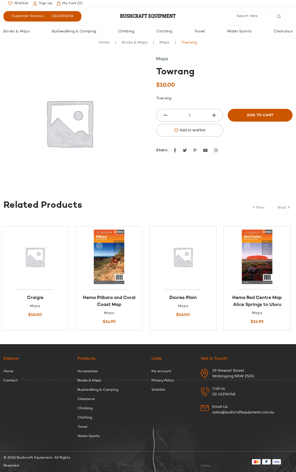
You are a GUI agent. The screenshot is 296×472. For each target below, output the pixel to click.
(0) (72, 3)
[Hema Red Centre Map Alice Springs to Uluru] (189, 257)
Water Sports (239, 31)
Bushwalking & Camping (74, 31)
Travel (199, 31)
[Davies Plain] (115, 257)
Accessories (87, 371)
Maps (164, 42)
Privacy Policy (162, 380)
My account (161, 371)
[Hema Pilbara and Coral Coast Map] (41, 257)
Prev (260, 208)
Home (104, 42)
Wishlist (158, 390)
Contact (10, 380)
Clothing (164, 31)
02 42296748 (223, 394)
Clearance (283, 31)
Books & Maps (16, 31)
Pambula (263, 298)
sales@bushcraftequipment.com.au (243, 412)
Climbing (126, 31)
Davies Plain (115, 298)
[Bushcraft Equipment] (148, 16)
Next (282, 208)
